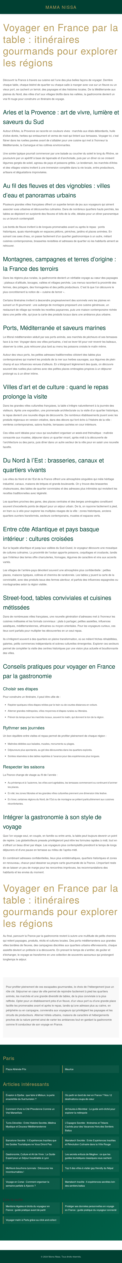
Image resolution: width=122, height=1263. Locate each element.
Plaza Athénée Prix (16, 1069)
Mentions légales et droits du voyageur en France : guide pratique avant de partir (28, 1208)
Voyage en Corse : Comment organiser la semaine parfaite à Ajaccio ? (27, 1183)
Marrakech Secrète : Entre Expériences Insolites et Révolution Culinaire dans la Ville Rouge (90, 1142)
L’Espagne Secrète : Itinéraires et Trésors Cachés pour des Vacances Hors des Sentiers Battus (89, 1126)
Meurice (69, 1069)
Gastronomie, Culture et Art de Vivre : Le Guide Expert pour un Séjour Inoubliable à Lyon (30, 1156)
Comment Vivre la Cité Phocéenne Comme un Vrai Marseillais (30, 1111)
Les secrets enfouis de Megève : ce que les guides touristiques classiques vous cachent (88, 1156)
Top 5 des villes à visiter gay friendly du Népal (89, 1168)
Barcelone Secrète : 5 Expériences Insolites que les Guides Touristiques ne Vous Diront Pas (31, 1142)
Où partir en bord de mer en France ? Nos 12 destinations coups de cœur (88, 1097)
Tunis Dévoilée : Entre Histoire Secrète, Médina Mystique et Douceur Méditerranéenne (31, 1124)
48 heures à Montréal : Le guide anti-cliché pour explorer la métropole (90, 1111)
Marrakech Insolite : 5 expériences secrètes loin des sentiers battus (90, 1183)
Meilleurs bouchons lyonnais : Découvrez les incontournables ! (29, 1170)
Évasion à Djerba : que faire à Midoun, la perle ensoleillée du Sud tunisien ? (30, 1097)
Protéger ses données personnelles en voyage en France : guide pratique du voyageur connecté (90, 1208)
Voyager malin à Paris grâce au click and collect (31, 1220)
